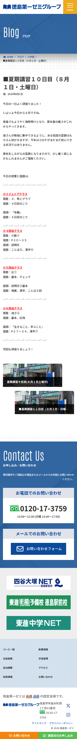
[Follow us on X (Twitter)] (68, 706)
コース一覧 (9, 649)
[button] (38, 549)
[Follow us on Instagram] (68, 715)
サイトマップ (39, 723)
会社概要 (7, 667)
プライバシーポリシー (61, 723)
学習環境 (43, 658)
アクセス (43, 667)
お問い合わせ (45, 676)
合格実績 (7, 658)
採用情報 (7, 676)
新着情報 (43, 649)
